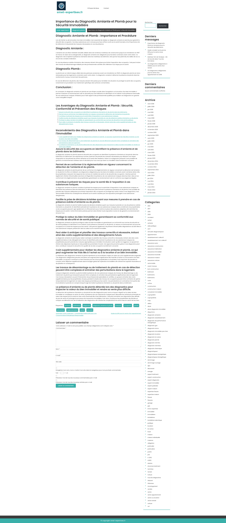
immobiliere (151, 414)
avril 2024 (151, 184)
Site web (59, 362)
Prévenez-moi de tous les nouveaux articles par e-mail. (74, 382)
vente (149, 492)
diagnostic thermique (155, 348)
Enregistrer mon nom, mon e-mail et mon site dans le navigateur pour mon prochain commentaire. (88, 370)
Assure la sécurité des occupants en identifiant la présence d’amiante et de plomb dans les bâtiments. (93, 112)
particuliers (151, 449)
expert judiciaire (153, 386)
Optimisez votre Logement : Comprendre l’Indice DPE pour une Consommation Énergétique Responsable (76, 314)
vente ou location (153, 498)
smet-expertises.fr (70, 12)
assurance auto (153, 243)
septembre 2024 (153, 170)
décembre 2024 (153, 161)
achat (150, 220)
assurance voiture (153, 260)
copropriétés (152, 298)
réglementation (72, 310)
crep (149, 300)
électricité (151, 368)
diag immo (151, 312)
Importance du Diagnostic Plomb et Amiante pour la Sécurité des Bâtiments (156, 45)
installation (151, 417)
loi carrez (151, 429)
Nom (58, 349)
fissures (150, 400)
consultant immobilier (155, 292)
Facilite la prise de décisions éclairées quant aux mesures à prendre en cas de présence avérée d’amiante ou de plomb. (98, 118)
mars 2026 (151, 118)
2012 (149, 206)
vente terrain (152, 500)
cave (149, 280)
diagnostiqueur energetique (157, 354)
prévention (60, 310)
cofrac (150, 283)
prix (149, 455)
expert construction (154, 377)
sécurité (90, 310)
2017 (149, 209)
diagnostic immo (153, 328)
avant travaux (152, 266)
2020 (149, 214)
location (150, 426)
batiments (151, 275)
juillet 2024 (151, 175)
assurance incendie (154, 255)
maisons (150, 440)
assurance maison (154, 257)
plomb (136, 305)
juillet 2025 (151, 141)
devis (149, 306)
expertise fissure (153, 391)
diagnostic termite (154, 343)
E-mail (58, 355)
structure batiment (154, 466)
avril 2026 (151, 115)
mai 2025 (151, 147)
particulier (151, 446)
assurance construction (155, 246)
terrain (150, 472)
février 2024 (151, 190)
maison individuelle (154, 437)
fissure (150, 397)
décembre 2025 (153, 127)
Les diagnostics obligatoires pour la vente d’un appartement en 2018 (157, 72)
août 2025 (151, 138)
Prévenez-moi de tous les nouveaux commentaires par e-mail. (76, 378)
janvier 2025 (151, 158)
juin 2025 (150, 144)
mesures (118, 305)
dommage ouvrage (154, 363)
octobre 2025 (152, 132)
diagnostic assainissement (156, 318)
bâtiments (76, 305)
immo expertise (153, 409)
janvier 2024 (151, 193)
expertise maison (153, 394)
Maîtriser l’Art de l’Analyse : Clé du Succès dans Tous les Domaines (157, 59)
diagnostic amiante (154, 315)
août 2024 (151, 173)
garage (150, 403)
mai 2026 (150, 112)
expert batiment (153, 374)
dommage (151, 360)
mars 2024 (151, 187)
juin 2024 (150, 178)
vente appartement (154, 495)
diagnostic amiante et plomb (103, 305)
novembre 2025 (153, 129)
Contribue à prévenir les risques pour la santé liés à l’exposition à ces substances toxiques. (88, 116)
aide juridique (152, 226)
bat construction (153, 269)
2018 (149, 212)
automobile (151, 263)
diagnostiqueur (153, 351)
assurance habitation (155, 249)
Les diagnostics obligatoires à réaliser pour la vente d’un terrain (157, 66)
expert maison (152, 389)
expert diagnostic (153, 380)
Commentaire (61, 328)
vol (148, 506)
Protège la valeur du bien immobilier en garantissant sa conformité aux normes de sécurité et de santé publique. (96, 120)
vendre (150, 489)
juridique (150, 423)
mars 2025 (151, 152)
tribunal (150, 480)
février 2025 (151, 155)
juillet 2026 (151, 106)
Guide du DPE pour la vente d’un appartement (126, 313)
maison (150, 434)
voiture (150, 503)
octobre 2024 (152, 167)
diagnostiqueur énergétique (157, 357)
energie (150, 371)
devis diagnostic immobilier (157, 309)
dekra (149, 303)
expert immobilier (153, 383)
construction (152, 286)
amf (149, 229)
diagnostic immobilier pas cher (158, 331)
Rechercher (148, 22)
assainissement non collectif (157, 240)
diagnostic (86, 305)
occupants (127, 305)
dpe (149, 366)
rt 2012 (150, 457)
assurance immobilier (155, 252)
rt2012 (149, 460)
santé (82, 310)
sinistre (150, 463)
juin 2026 (150, 109)
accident (151, 217)
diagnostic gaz (152, 325)
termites (150, 469)
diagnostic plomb (78, 30)
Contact (106, 8)
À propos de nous (93, 8)
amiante (67, 305)
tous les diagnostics (154, 477)
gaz (149, 406)
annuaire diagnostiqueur (156, 232)
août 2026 (151, 104)
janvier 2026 (151, 124)
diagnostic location (154, 334)
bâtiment (151, 272)
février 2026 (151, 121)
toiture (150, 475)
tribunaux (151, 483)
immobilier (151, 412)
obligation (151, 443)
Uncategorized (152, 486)
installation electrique (155, 420)
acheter (150, 223)
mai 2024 (151, 181)
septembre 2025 (153, 135)
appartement (152, 234)
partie (150, 452)
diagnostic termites (154, 345)
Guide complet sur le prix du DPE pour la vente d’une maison (157, 52)
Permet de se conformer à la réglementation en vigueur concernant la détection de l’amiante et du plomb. (94, 114)
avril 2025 (151, 150)
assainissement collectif (156, 237)
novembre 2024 (153, 164)
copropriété (151, 295)
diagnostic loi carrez (154, 337)
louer (149, 432)
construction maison (154, 289)
